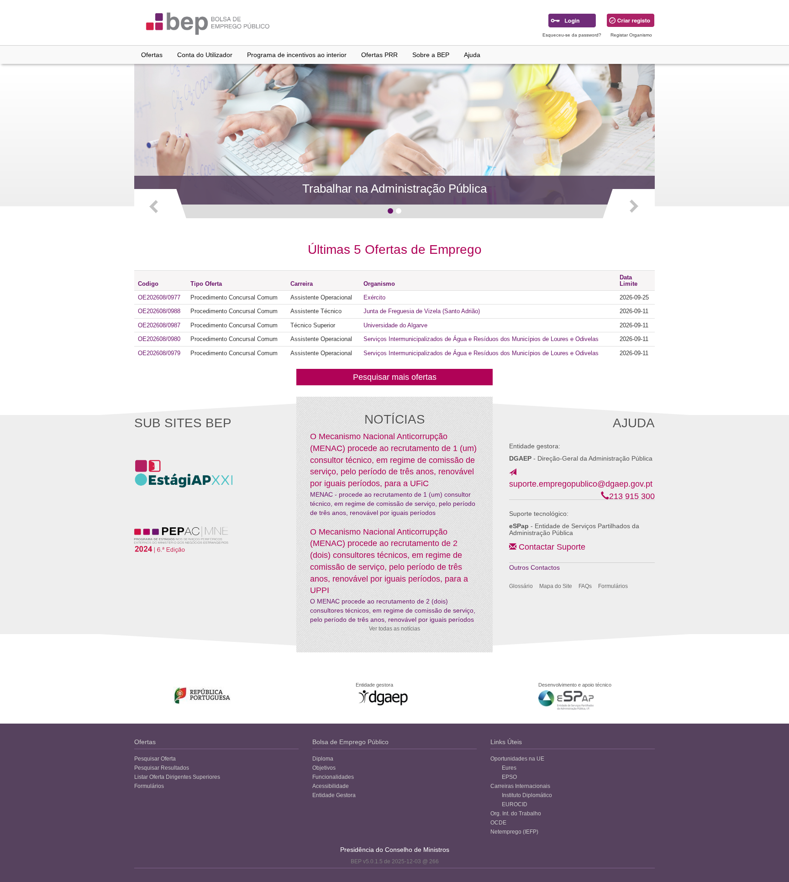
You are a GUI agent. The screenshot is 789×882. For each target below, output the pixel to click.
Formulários (613, 586)
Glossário (521, 586)
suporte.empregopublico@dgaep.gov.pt (580, 483)
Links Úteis (506, 742)
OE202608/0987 (159, 325)
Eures (509, 768)
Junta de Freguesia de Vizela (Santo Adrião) (421, 311)
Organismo (379, 283)
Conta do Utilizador (204, 54)
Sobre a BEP (430, 54)
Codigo (148, 283)
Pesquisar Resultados (161, 768)
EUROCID (514, 804)
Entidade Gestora (334, 795)
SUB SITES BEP (182, 423)
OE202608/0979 (159, 353)
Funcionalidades (333, 777)
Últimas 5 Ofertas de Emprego (395, 249)
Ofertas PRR (379, 54)
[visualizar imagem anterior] (161, 206)
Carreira (301, 283)
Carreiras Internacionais (520, 786)
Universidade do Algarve (395, 325)
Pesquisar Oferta (155, 759)
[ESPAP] (566, 700)
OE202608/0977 (159, 297)
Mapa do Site (555, 586)
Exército (374, 297)
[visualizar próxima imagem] (628, 206)
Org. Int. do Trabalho (515, 813)
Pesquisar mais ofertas (395, 377)
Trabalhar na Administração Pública (394, 188)
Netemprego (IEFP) (514, 832)
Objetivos (324, 768)
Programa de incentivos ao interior (297, 54)
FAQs (585, 586)
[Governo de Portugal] (202, 695)
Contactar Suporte (552, 546)
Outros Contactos (534, 567)
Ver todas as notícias (394, 628)
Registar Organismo (631, 34)
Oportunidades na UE (517, 759)
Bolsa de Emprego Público (350, 742)
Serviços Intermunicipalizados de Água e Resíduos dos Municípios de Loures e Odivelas (481, 339)
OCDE (498, 822)
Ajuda (472, 54)
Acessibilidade (330, 786)
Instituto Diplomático (527, 795)
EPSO (509, 777)
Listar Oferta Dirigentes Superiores (177, 777)
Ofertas (152, 54)
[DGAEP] (383, 697)
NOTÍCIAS (394, 419)
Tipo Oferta (206, 283)
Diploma (322, 759)
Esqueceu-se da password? (571, 34)
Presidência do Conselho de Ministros (394, 849)
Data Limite (628, 280)
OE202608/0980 (159, 339)
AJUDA (634, 423)
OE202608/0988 (159, 311)
